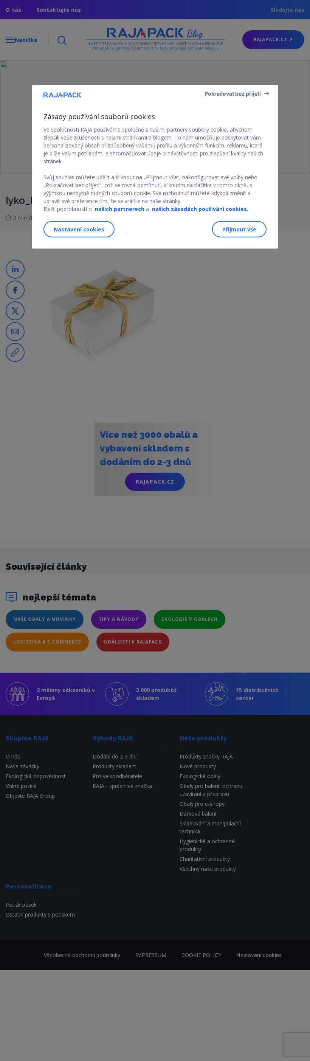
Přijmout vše (239, 229)
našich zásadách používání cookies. (200, 208)
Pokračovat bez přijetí (233, 93)
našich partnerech (119, 208)
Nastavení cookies (79, 229)
